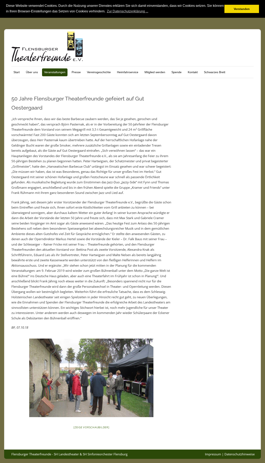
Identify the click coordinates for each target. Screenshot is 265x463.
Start (16, 72)
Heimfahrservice (127, 72)
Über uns (32, 72)
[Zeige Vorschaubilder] (91, 427)
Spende (176, 72)
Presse (76, 72)
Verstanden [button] (242, 9)
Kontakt (193, 72)
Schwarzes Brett (214, 72)
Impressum (213, 454)
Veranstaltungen (54, 72)
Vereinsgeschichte (99, 72)
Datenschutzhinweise (239, 454)
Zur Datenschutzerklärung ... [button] (127, 11)
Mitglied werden (155, 72)
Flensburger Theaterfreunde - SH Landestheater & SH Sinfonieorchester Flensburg (69, 454)
